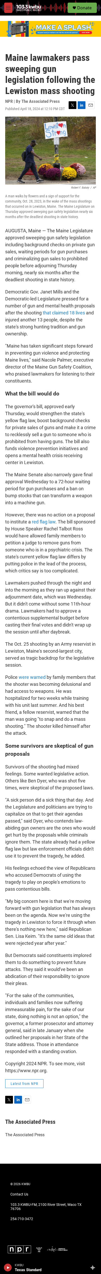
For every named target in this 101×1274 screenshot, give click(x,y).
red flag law (43, 521)
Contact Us (19, 1194)
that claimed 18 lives (64, 312)
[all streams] (94, 1267)
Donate (84, 7)
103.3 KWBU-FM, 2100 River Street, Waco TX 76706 (46, 1207)
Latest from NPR (24, 1084)
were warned (32, 677)
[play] (8, 1267)
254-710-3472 (21, 1219)
